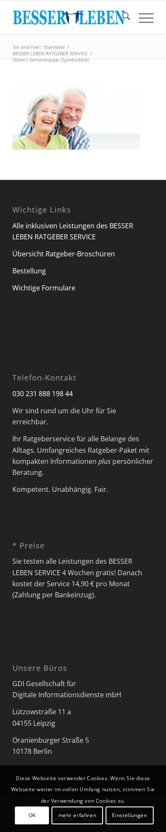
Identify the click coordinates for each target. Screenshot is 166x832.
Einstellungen (129, 815)
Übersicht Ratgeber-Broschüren (63, 253)
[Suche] (122, 17)
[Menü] (142, 17)
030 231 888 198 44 (42, 393)
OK (32, 815)
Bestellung (29, 270)
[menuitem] (122, 17)
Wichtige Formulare (43, 287)
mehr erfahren (77, 815)
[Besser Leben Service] (68, 17)
